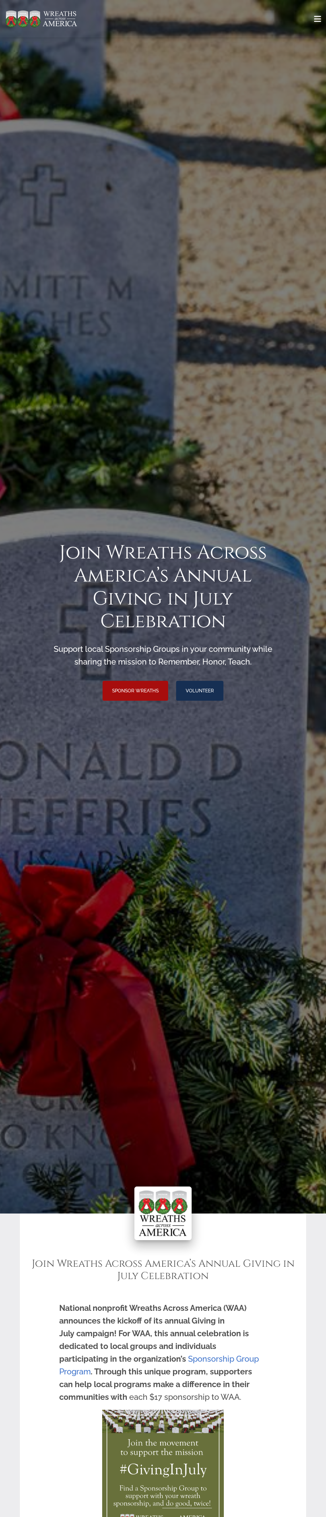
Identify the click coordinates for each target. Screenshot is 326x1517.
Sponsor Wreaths (135, 691)
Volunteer (200, 691)
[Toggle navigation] (317, 19)
